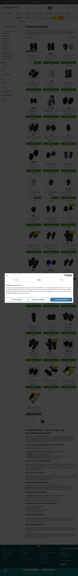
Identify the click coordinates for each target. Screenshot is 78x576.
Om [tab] (62, 280)
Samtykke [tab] (16, 280)
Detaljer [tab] (39, 280)
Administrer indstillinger (38, 299)
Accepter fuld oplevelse (61, 299)
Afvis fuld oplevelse (17, 299)
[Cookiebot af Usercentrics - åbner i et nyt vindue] (65, 275)
